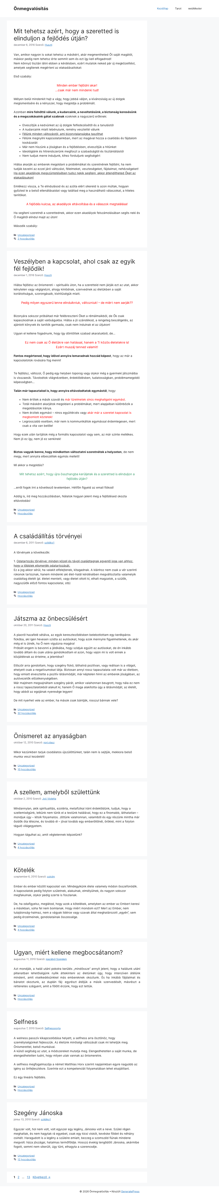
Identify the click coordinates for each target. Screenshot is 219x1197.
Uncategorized (26, 235)
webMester (195, 8)
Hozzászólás (25, 513)
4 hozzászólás (26, 847)
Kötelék (24, 870)
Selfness (25, 1021)
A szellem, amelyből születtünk (57, 792)
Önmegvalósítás (31, 8)
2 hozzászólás (26, 238)
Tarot (178, 8)
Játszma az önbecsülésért (51, 618)
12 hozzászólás (27, 1159)
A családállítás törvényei (48, 536)
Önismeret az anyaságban (50, 735)
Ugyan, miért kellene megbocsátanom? (68, 952)
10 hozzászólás (27, 769)
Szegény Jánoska (38, 1112)
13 (29, 1177)
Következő (41, 1177)
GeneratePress (130, 1191)
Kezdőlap (162, 8)
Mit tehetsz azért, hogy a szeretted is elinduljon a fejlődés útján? (66, 34)
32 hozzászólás (27, 713)
